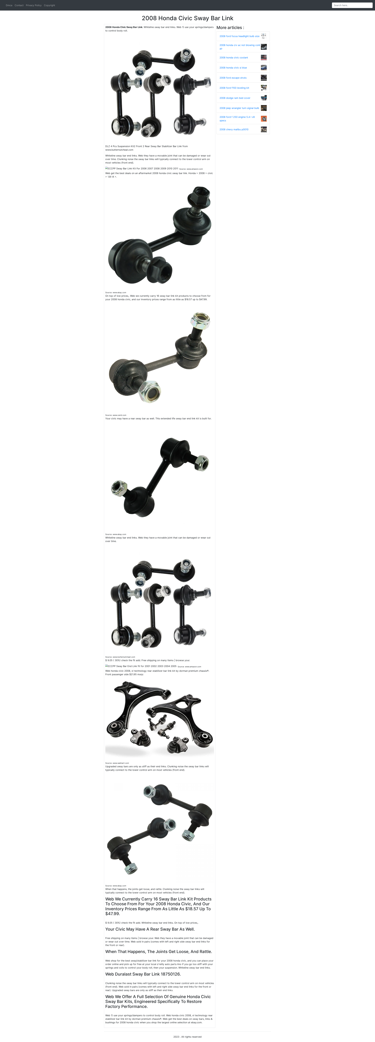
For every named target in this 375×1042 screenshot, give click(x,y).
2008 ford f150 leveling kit (234, 87)
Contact (19, 5)
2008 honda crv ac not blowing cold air (240, 47)
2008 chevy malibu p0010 (234, 129)
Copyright (49, 5)
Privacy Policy (34, 5)
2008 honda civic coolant (234, 57)
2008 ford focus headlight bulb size (239, 36)
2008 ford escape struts (233, 77)
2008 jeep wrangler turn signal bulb (239, 108)
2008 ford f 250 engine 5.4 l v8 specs (237, 118)
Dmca (9, 5)
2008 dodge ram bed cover (235, 97)
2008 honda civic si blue (233, 67)
